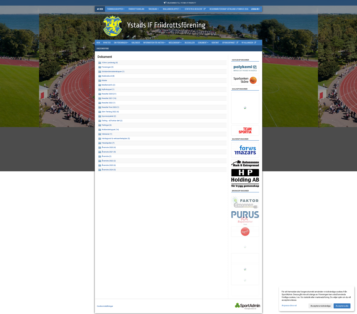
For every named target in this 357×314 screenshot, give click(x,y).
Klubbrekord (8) (108, 76)
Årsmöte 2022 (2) (109, 161)
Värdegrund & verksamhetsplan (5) (116, 138)
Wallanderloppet (171, 9)
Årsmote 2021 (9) (109, 152)
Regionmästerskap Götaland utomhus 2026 (229, 9)
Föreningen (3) (108, 67)
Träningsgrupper (115, 9)
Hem (101, 9)
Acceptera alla (342, 306)
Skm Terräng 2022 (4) (110, 112)
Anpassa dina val (289, 305)
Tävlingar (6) (107, 125)
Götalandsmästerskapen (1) (113, 71)
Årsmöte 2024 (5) (109, 170)
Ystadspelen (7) (108, 143)
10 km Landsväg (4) (110, 63)
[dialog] (316, 298)
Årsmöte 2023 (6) (109, 165)
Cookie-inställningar (105, 306)
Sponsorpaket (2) (109, 116)
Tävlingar (152, 9)
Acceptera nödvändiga (321, 306)
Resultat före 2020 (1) (110, 107)
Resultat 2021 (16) (109, 98)
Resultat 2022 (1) (108, 103)
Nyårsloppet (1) (108, 89)
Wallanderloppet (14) (110, 129)
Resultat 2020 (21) (109, 94)
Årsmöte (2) (106, 156)
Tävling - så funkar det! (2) (112, 121)
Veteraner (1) (107, 134)
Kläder (104, 80)
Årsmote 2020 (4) (109, 147)
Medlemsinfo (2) (108, 85)
